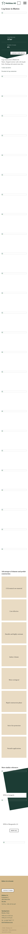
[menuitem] (5, 930)
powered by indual (6, 932)
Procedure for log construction (9, 71)
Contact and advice (6, 67)
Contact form (8, 890)
